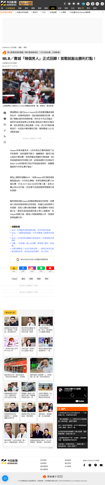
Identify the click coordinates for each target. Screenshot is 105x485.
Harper (14, 279)
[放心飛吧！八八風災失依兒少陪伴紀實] (26, 3)
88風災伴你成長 (22, 12)
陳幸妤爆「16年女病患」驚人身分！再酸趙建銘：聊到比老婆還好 (15, 441)
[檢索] (97, 4)
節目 (95, 8)
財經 (66, 8)
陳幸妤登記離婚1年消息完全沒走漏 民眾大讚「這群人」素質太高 (28, 330)
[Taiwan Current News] (83, 4)
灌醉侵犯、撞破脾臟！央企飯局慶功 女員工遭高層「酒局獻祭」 (46, 415)
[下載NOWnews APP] (92, 4)
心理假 (63, 12)
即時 (26, 8)
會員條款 (68, 460)
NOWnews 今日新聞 (9, 47)
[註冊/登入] (102, 4)
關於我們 (68, 463)
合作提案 (68, 466)
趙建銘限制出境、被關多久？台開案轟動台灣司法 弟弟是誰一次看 (10, 416)
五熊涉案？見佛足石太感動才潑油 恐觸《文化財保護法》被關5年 (28, 349)
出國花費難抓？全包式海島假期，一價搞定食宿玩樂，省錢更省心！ (45, 395)
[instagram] (69, 3)
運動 (53, 8)
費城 (39, 279)
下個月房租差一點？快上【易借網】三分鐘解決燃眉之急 (45, 330)
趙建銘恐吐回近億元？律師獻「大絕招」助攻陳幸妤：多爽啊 (10, 330)
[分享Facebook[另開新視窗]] (4, 113)
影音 (88, 8)
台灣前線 (53, 12)
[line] (73, 3)
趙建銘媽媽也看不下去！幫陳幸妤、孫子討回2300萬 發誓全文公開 (11, 395)
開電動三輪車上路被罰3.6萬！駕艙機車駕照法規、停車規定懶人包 (28, 395)
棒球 (25, 47)
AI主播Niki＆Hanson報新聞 (80, 12)
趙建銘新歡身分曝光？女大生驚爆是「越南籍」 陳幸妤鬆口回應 (41, 441)
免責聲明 (43, 463)
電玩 (79, 8)
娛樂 (46, 8)
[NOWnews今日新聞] (8, 3)
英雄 (31, 279)
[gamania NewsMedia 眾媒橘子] (52, 476)
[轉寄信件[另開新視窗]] (4, 124)
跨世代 (35, 12)
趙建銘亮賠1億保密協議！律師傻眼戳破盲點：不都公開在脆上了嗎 (28, 415)
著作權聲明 (44, 469)
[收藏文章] (4, 142)
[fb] (64, 3)
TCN (44, 12)
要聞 (33, 8)
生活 (72, 8)
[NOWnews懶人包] (88, 4)
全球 (59, 8)
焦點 (20, 8)
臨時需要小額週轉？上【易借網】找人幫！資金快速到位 (40, 376)
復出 (23, 279)
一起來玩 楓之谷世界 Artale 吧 (11, 349)
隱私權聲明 (44, 466)
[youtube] (78, 3)
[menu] (2, 8)
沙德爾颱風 (10, 8)
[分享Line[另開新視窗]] (4, 119)
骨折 (46, 279)
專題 (39, 8)
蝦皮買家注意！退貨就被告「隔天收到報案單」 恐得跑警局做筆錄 (15, 376)
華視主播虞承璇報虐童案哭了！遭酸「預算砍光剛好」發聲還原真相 (45, 349)
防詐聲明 (43, 460)
